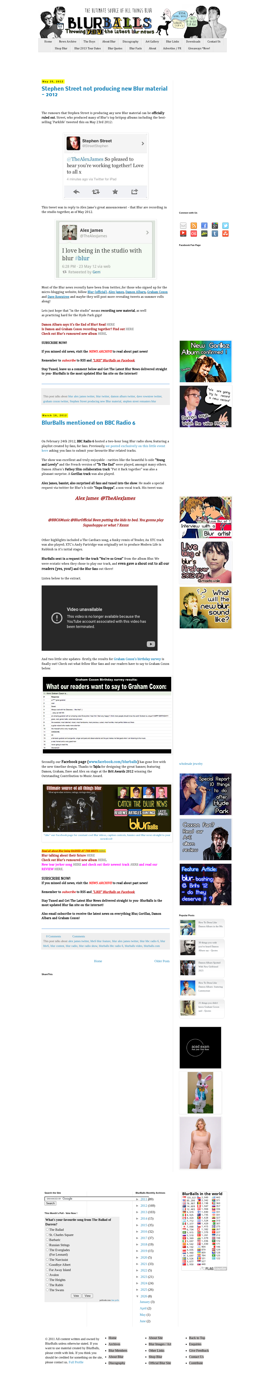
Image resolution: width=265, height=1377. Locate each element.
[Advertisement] (120, 67)
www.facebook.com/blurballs (113, 762)
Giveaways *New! (199, 48)
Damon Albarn (135, 292)
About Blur (109, 41)
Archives (114, 1344)
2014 (144, 1218)
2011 (144, 1199)
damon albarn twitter (123, 396)
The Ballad (56, 1229)
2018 (144, 1244)
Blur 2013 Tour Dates (87, 48)
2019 (144, 1251)
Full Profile (76, 1362)
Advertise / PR (172, 48)
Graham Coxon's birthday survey (137, 659)
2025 (144, 1289)
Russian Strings (59, 1245)
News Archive (67, 41)
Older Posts (162, 961)
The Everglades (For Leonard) (59, 1252)
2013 (144, 1212)
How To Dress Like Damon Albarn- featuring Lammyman (211, 987)
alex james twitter (78, 941)
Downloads (193, 41)
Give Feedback (199, 1350)
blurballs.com (152, 946)
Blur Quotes (115, 48)
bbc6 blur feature (100, 941)
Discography (131, 41)
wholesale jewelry (191, 763)
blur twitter (102, 396)
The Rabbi (56, 1285)
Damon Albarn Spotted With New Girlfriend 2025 (209, 966)
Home (48, 41)
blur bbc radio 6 (149, 941)
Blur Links (172, 41)
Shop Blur (61, 48)
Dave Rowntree (58, 297)
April (143, 1308)
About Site (156, 1338)
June (143, 1321)
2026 (144, 1296)
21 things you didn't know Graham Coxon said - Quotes (209, 1007)
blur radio (71, 946)
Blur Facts (135, 48)
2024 (144, 1283)
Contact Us (213, 41)
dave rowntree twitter (149, 396)
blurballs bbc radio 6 (111, 946)
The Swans (56, 1290)
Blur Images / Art (160, 1344)
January (145, 1302)
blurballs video (133, 946)
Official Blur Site (160, 1363)
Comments (78, 936)
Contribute (196, 1363)
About (152, 48)
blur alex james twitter (81, 396)
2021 (144, 1264)
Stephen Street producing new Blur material (95, 401)
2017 (144, 1238)
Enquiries (195, 1344)
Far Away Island (60, 1270)
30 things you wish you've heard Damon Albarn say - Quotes (209, 946)
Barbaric (54, 1240)
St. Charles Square (61, 1235)
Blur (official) (97, 292)
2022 (144, 1270)
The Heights (57, 1280)
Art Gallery (152, 41)
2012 (144, 1205)
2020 (144, 1257)
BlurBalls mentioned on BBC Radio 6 (88, 423)
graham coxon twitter (55, 401)
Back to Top (197, 1338)
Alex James (116, 292)
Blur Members (117, 1350)
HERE (111, 324)
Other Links (156, 1350)
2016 (144, 1231)
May (143, 1314)
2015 (144, 1225)
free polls (115, 1300)
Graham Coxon (157, 292)
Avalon (54, 1275)
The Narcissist (58, 1259)
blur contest (57, 946)
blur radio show (88, 946)
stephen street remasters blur (139, 401)
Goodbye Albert (59, 1264)
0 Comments (53, 936)
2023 (144, 1276)
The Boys (89, 41)
